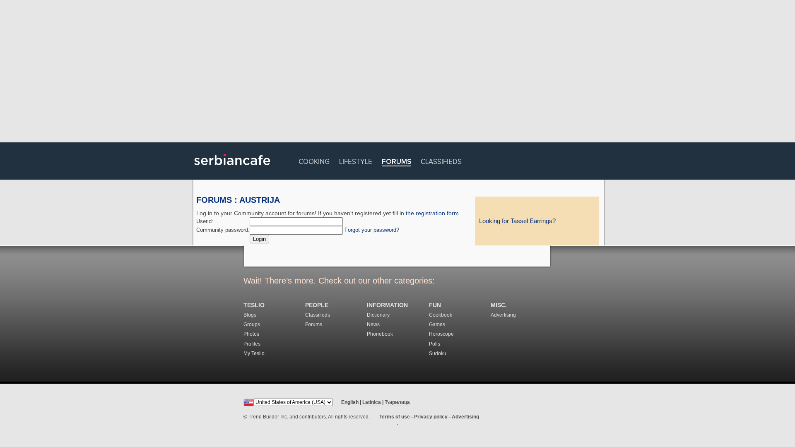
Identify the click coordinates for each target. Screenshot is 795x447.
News (373, 324)
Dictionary (378, 315)
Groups (251, 324)
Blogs (249, 315)
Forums (396, 162)
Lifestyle (355, 160)
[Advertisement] (397, 72)
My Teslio (254, 353)
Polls (434, 344)
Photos (251, 334)
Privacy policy (431, 417)
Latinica (371, 402)
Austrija (259, 199)
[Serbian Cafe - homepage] (232, 168)
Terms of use (394, 417)
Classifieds (441, 160)
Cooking (314, 160)
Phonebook (380, 334)
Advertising (503, 315)
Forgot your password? (371, 230)
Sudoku (437, 353)
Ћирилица (397, 402)
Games (437, 324)
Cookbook (440, 315)
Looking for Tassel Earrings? (517, 221)
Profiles (251, 344)
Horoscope (441, 334)
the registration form (432, 213)
